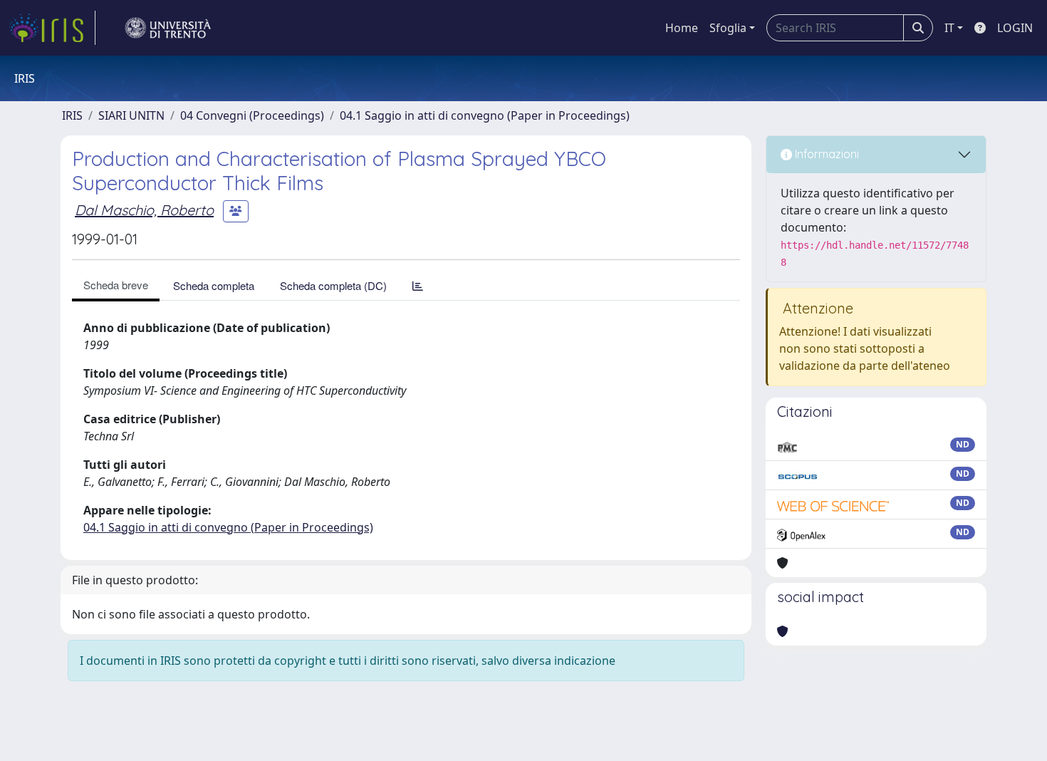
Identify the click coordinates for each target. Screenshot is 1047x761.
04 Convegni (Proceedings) (252, 115)
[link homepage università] (168, 28)
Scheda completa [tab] (213, 285)
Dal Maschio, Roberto (144, 210)
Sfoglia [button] (727, 28)
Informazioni (825, 154)
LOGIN (1015, 28)
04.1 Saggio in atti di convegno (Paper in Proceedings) (485, 115)
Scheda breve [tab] (115, 284)
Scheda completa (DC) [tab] (333, 285)
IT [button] (949, 28)
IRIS (72, 115)
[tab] (417, 285)
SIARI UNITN (131, 115)
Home (681, 28)
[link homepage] (52, 28)
